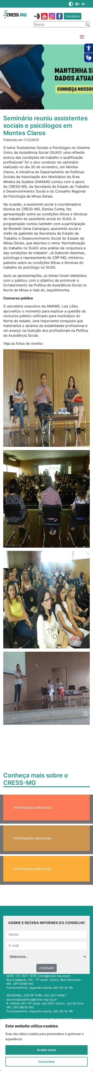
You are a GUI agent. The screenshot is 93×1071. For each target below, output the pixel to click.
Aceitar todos (46, 1050)
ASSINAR (46, 968)
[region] (46, 1045)
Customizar (46, 1061)
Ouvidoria (72, 16)
